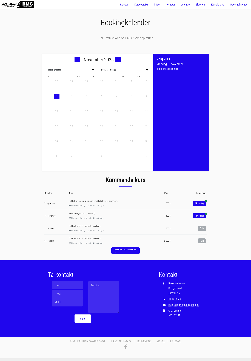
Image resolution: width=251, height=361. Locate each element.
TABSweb (115, 340)
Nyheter (171, 4)
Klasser (124, 4)
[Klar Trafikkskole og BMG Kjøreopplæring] (17, 4)
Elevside (200, 4)
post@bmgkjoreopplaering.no (183, 304)
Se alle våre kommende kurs (125, 249)
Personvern (175, 340)
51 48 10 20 (174, 298)
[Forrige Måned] (77, 59)
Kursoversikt (141, 4)
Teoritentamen (144, 340)
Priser (157, 4)
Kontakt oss (217, 4)
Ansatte (185, 4)
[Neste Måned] (118, 59)
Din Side (161, 340)
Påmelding (200, 203)
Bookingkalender (239, 4)
